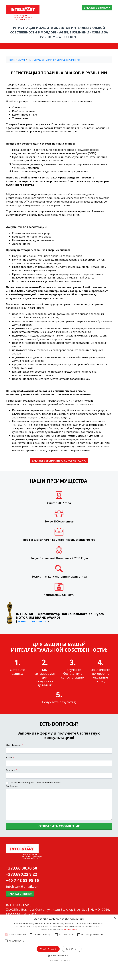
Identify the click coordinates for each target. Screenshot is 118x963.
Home (11, 59)
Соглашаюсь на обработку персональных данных (35, 782)
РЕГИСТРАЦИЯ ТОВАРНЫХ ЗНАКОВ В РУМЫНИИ (54, 59)
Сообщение (12, 786)
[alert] (59, 939)
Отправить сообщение (59, 826)
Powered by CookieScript (59, 960)
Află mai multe (70, 929)
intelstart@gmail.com (22, 886)
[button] (59, 955)
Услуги (21, 59)
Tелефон (11, 770)
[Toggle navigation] (8, 46)
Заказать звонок (96, 7)
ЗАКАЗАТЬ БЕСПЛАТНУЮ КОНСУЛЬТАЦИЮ (59, 460)
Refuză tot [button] (71, 949)
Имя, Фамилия (14, 745)
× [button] (114, 918)
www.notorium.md (33, 621)
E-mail (10, 757)
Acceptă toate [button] (48, 949)
